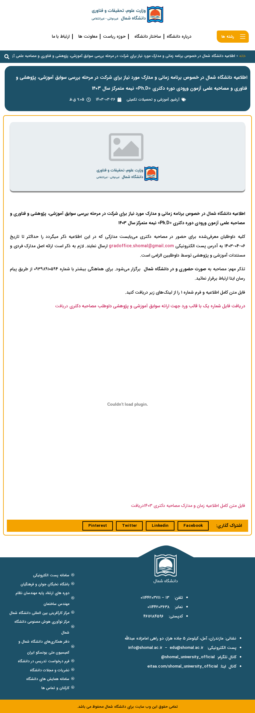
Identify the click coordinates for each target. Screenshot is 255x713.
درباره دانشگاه (179, 36)
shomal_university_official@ (188, 657)
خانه (242, 56)
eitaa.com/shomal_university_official (182, 666)
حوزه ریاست (114, 36)
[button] (6, 56)
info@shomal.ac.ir (145, 648)
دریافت (61, 306)
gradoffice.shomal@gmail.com (141, 246)
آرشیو (175, 99)
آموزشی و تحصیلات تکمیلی (148, 99)
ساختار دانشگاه (147, 36)
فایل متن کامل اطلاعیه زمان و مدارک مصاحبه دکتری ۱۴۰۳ (194, 505)
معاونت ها (87, 36)
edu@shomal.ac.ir (186, 648)
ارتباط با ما (61, 36)
